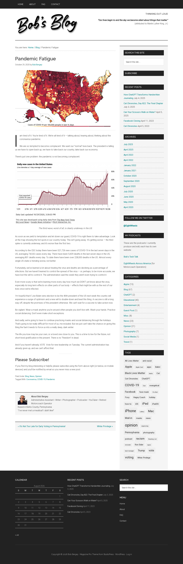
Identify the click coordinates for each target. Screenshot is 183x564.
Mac (151, 411)
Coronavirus (31, 379)
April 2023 (128, 155)
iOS (136, 404)
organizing (144, 426)
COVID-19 (41, 379)
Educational (129, 300)
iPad (145, 403)
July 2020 (128, 191)
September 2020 (131, 181)
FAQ (121, 515)
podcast (128, 439)
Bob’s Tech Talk (131, 256)
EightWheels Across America (137, 263)
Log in (129, 554)
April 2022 (128, 160)
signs (149, 445)
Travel (126, 342)
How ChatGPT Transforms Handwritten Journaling (88, 486)
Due (144, 386)
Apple (126, 284)
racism (140, 438)
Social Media (130, 336)
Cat (158, 373)
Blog (27, 376)
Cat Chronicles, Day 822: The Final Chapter (143, 103)
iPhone (130, 411)
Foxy (127, 397)
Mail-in (128, 418)
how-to (128, 404)
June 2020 (129, 197)
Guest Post (129, 310)
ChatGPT (128, 294)
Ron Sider (139, 444)
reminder (128, 445)
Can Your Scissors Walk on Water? (140, 112)
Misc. (126, 315)
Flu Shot (155, 392)
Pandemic (50, 379)
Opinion (38, 376)
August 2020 (130, 186)
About (122, 509)
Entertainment (130, 305)
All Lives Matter (132, 361)
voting (129, 457)
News (32, 376)
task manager (129, 451)
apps (149, 367)
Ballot (157, 367)
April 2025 (128, 149)
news (148, 418)
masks (139, 418)
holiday (152, 397)
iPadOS (155, 404)
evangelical (154, 385)
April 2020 (128, 207)
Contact (123, 521)
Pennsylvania (132, 432)
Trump (141, 450)
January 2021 (130, 170)
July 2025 (128, 144)
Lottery (142, 412)
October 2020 (130, 176)
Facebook (130, 391)
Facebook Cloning (132, 121)
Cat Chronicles (130, 126)
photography (148, 432)
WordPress (120, 554)
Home (122, 504)
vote (151, 450)
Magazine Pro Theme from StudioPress (97, 554)
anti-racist (147, 361)
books (151, 373)
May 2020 (128, 202)
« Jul (17, 535)
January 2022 (130, 165)
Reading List (152, 439)
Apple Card (139, 367)
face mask (144, 392)
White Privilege (143, 457)
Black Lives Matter (135, 373)
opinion (131, 425)
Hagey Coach (139, 397)
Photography (130, 331)
